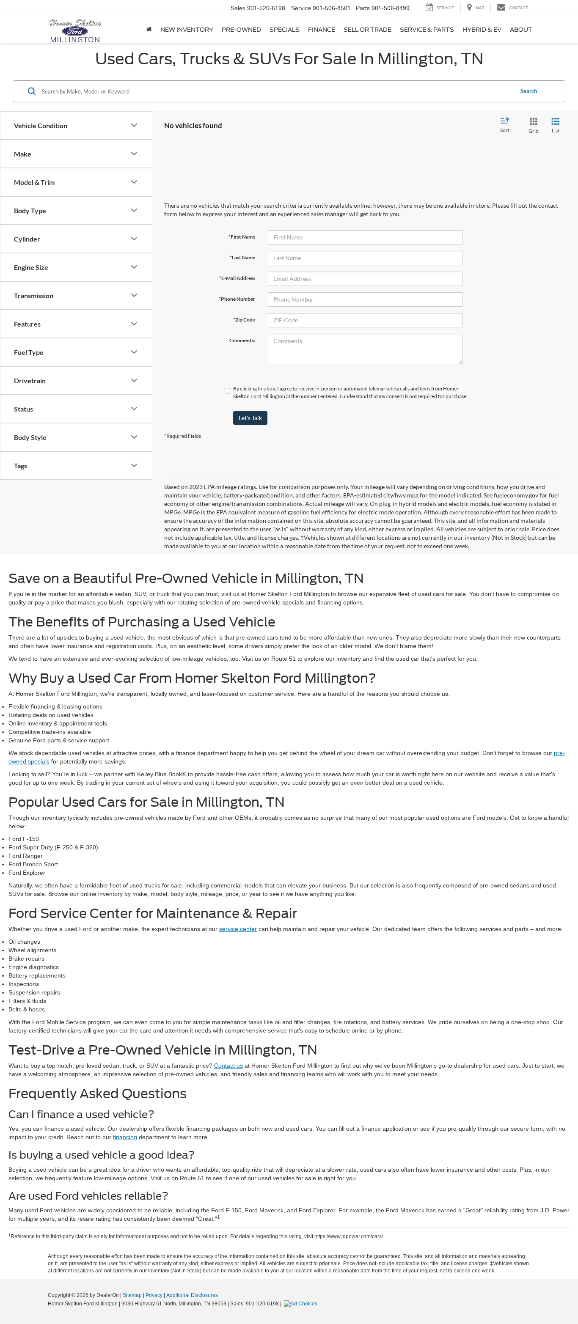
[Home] (149, 29)
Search (528, 91)
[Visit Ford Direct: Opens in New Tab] (301, 1304)
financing (125, 1137)
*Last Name (242, 257)
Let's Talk (250, 417)
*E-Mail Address (237, 278)
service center (238, 929)
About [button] (521, 29)
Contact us (228, 1065)
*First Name (241, 236)
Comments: (242, 340)
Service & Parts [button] (427, 29)
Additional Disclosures (192, 1295)
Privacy (154, 1295)
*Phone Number (237, 299)
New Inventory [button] (186, 29)
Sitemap (132, 1295)
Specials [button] (285, 29)
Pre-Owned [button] (241, 29)
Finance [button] (321, 29)
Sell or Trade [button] (367, 29)
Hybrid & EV (481, 29)
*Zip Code (244, 319)
